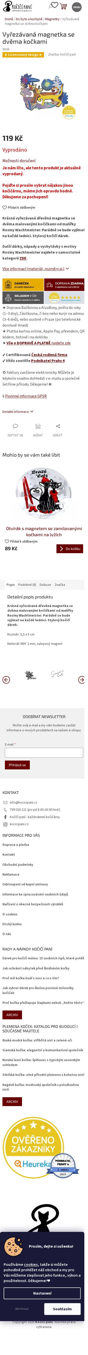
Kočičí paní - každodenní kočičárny (35, 817)
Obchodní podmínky (17, 865)
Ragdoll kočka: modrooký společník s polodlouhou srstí (40, 1087)
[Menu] (76, 6)
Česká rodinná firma (49, 355)
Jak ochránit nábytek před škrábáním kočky (35, 968)
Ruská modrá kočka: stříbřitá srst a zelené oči (37, 1040)
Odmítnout (22, 1309)
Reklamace (11, 874)
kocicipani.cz (19, 824)
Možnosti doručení (19, 161)
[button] (82, 679)
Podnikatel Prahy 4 (48, 360)
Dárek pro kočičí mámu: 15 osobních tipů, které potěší (43, 958)
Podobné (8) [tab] (27, 584)
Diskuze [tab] (45, 584)
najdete (39, 343)
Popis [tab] (11, 584)
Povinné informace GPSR (26, 396)
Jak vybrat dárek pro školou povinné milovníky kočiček (38, 990)
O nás (6, 934)
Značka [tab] (60, 584)
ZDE (23, 258)
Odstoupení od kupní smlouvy (25, 884)
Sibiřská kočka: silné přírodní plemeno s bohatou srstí (43, 1075)
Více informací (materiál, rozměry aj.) (33, 269)
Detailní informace (15, 411)
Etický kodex (12, 924)
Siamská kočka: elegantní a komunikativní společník (42, 1050)
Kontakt (8, 854)
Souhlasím (62, 1309)
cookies (31, 1264)
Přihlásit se (17, 765)
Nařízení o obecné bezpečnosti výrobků (32, 904)
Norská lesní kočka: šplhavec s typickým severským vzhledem (41, 1062)
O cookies (9, 914)
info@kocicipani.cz (23, 802)
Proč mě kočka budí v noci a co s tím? (30, 978)
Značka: (62, 54)
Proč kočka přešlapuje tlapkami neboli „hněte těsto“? (43, 1003)
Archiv (12, 1015)
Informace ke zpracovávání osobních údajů (35, 894)
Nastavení (42, 1293)
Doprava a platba (15, 845)
